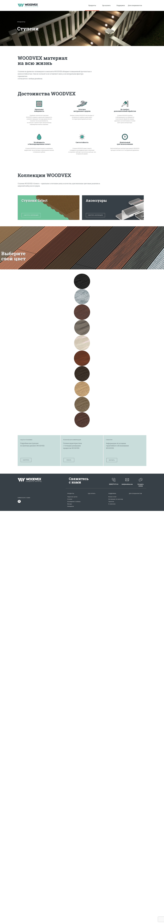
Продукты (92, 5)
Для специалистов (135, 5)
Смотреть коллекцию (31, 215)
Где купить (106, 5)
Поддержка (121, 5)
